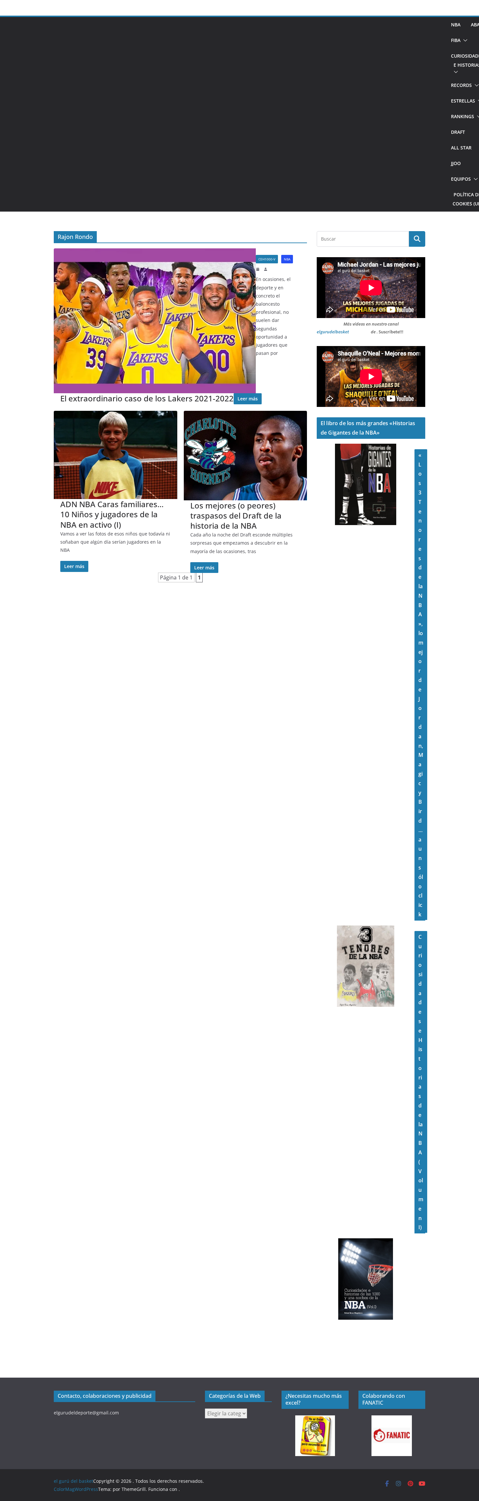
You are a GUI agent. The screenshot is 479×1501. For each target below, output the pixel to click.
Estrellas (463, 101)
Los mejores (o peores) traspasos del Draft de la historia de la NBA (236, 515)
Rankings (462, 116)
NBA (455, 24)
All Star (461, 148)
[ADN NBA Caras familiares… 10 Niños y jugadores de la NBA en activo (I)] (115, 455)
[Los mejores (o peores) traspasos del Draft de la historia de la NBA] (245, 455)
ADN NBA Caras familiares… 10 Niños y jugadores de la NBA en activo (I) (112, 514)
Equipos (461, 179)
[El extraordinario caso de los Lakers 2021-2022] (155, 320)
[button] (464, 40)
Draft (458, 132)
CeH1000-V (266, 259)
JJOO (456, 163)
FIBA (455, 40)
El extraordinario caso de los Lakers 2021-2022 (147, 398)
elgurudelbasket (333, 332)
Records (461, 85)
